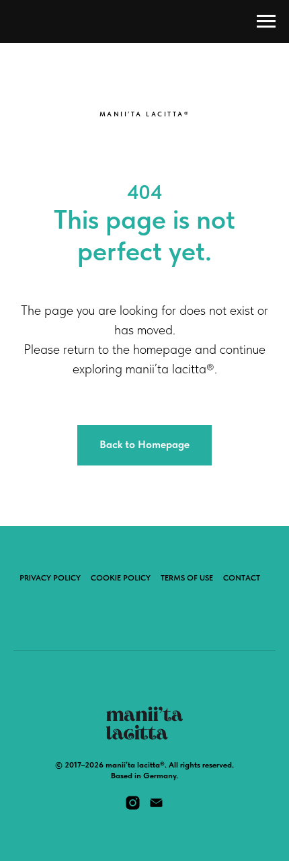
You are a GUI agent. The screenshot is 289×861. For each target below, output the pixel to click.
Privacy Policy (50, 578)
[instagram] (132, 807)
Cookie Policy (121, 578)
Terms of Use (187, 578)
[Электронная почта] (156, 807)
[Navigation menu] (266, 21)
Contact (241, 578)
